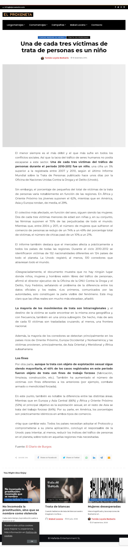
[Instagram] (121, 7)
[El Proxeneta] (17, 14)
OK (32, 541)
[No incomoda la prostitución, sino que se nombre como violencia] (21, 490)
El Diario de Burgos (38, 446)
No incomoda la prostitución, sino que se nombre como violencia (20, 510)
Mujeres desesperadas (104, 506)
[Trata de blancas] (64, 490)
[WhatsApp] (86, 458)
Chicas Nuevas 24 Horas (51, 37)
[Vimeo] (124, 7)
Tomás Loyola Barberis (57, 58)
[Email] (109, 458)
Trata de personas (78, 37)
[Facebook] (115, 7)
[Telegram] (101, 458)
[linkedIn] (94, 458)
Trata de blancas (57, 506)
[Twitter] (118, 7)
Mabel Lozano (56, 519)
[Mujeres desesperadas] (107, 490)
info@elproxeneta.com (15, 7)
